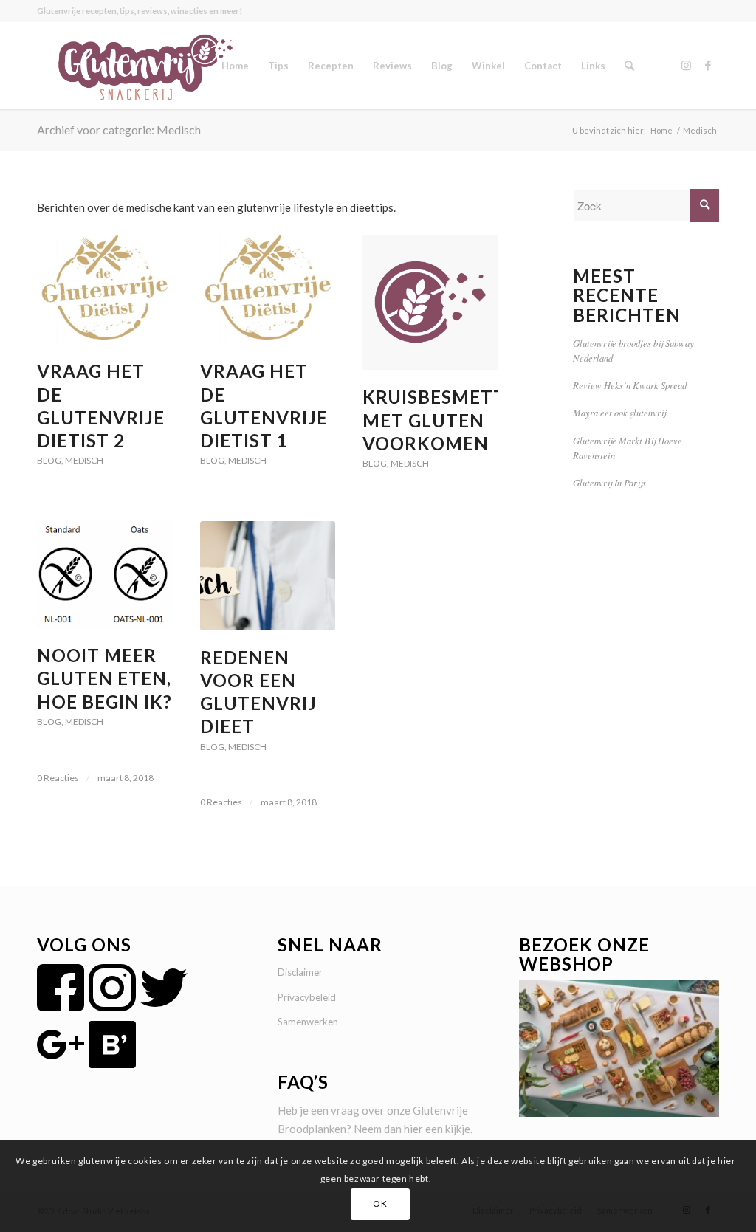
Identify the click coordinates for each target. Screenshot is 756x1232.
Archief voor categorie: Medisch (119, 130)
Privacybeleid (307, 997)
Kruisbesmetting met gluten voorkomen (451, 419)
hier (413, 1128)
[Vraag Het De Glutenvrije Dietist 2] (104, 289)
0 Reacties (58, 777)
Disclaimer (300, 972)
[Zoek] (629, 65)
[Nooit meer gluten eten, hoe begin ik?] (104, 574)
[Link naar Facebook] (708, 65)
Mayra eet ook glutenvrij (619, 412)
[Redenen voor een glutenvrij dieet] (267, 575)
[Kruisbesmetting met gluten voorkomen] (430, 302)
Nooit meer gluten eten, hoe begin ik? (104, 678)
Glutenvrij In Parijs (609, 482)
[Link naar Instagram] (686, 65)
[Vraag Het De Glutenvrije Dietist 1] (267, 289)
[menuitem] (235, 65)
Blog (49, 460)
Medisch (84, 460)
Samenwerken (308, 1022)
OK (380, 1203)
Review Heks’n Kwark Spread (630, 385)
